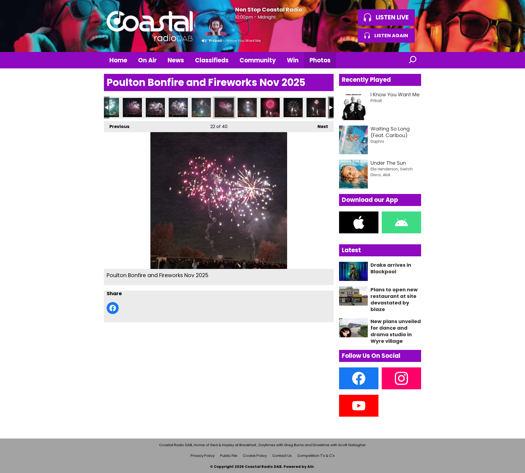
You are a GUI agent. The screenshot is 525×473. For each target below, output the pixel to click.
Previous (116, 126)
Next (320, 126)
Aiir (310, 466)
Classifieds (212, 60)
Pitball (215, 40)
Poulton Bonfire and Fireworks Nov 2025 (109, 107)
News (176, 60)
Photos (320, 60)
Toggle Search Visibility (413, 60)
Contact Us (282, 455)
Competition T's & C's (316, 455)
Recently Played (366, 80)
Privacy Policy (203, 455)
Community (258, 60)
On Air (147, 60)
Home (118, 60)
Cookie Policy (255, 455)
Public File (228, 455)
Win (293, 60)
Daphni (377, 141)
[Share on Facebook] (113, 308)
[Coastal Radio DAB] (149, 26)
